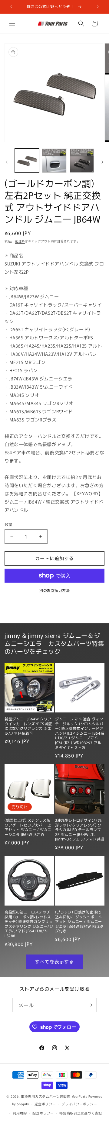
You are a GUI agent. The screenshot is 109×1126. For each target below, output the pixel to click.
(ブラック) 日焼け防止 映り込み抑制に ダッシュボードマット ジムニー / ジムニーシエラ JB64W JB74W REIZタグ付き (79, 921)
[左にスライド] (6, 162)
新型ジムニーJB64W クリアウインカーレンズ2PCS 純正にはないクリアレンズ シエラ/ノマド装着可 (29, 725)
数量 (9, 524)
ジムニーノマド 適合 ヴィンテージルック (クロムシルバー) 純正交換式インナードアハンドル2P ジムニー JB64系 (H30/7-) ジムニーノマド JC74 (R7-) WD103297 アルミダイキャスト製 (79, 733)
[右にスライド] (102, 162)
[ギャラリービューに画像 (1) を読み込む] (27, 160)
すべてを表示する (54, 961)
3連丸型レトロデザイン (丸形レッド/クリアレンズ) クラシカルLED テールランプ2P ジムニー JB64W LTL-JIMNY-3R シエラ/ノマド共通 (79, 829)
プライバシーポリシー (79, 1103)
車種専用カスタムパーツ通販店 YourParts (54, 1096)
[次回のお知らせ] (97, 6)
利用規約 (20, 1112)
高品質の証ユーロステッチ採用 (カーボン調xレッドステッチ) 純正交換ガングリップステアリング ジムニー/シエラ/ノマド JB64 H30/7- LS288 (29, 923)
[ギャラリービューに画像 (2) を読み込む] (54, 160)
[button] (12, 23)
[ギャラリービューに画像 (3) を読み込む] (82, 160)
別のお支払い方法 (54, 590)
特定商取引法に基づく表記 (80, 1112)
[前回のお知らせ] (11, 6)
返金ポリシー (45, 1103)
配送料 (20, 241)
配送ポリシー (43, 1112)
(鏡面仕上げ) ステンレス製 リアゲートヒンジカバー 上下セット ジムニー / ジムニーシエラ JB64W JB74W (28, 827)
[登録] (90, 1005)
